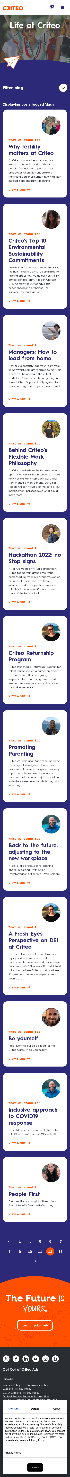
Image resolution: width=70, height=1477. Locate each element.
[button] (62, 7)
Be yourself (23, 1038)
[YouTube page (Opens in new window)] (35, 1358)
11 (40, 1251)
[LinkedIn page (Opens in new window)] (25, 1358)
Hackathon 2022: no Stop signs (34, 558)
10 (30, 1251)
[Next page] (35, 1261)
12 (50, 1251)
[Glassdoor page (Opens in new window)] (55, 1358)
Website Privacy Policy (17, 1388)
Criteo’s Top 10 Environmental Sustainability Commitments (27, 250)
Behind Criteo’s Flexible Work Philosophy (27, 456)
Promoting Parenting (21, 750)
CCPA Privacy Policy (35, 1385)
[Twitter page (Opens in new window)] (6, 1358)
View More (17, 189)
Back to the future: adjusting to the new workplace (33, 852)
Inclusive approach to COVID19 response (33, 1116)
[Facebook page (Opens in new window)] (16, 1358)
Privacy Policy (11, 1385)
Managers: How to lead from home (32, 355)
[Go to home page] (13, 7)
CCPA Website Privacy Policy (21, 1392)
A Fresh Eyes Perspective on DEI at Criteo (33, 940)
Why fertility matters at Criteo (31, 149)
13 (60, 1251)
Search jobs (32, 1325)
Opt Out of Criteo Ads (20, 1369)
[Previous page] (9, 1241)
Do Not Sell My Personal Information (26, 1396)
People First (24, 1194)
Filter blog (13, 87)
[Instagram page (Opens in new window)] (45, 1358)
